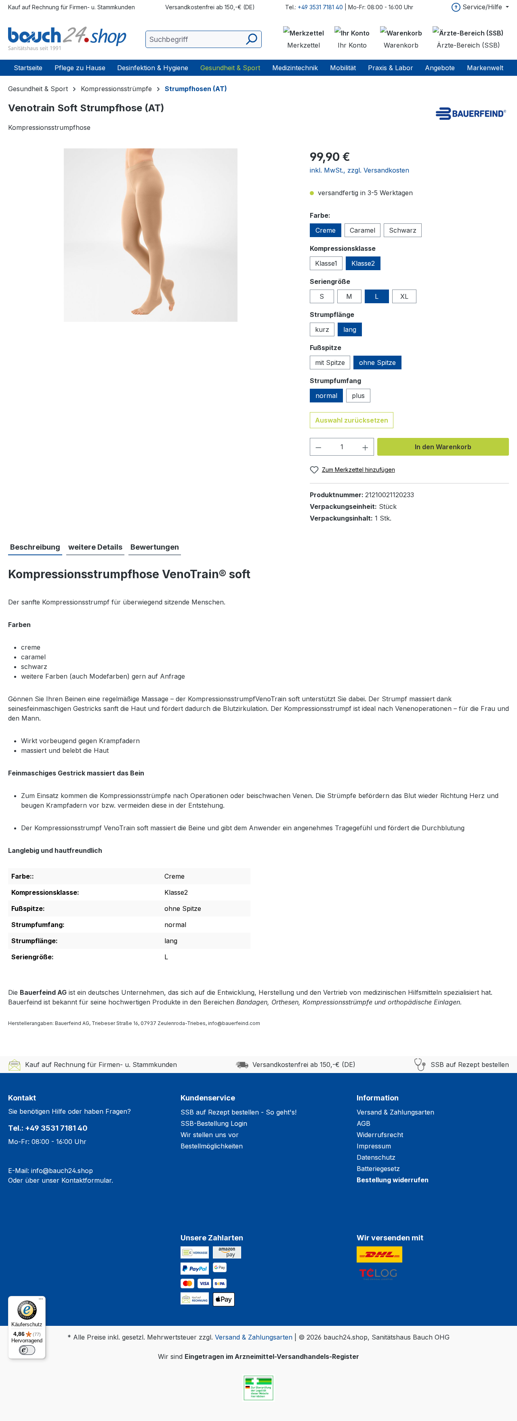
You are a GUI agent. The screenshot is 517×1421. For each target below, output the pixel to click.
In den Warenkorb (443, 447)
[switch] (27, 1350)
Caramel (362, 230)
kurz (322, 329)
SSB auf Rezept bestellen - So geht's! (238, 1112)
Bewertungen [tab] (154, 547)
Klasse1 (326, 263)
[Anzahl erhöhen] (365, 447)
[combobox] (203, 39)
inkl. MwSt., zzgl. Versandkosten (359, 170)
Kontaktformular (86, 1180)
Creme (325, 230)
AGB (363, 1123)
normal (326, 396)
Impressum (374, 1146)
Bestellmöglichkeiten (212, 1146)
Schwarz (402, 230)
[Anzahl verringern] (318, 447)
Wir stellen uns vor (210, 1135)
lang (349, 329)
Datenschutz (376, 1157)
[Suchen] (251, 39)
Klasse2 (363, 263)
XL (404, 296)
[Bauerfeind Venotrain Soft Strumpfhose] (150, 235)
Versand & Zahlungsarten (395, 1112)
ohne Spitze (377, 362)
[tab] (35, 547)
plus (358, 396)
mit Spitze (330, 362)
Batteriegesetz (378, 1169)
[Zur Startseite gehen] (68, 39)
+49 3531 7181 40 (320, 7)
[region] (151, 235)
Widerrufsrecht (380, 1135)
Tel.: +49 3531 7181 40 (48, 1128)
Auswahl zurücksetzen (351, 420)
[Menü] (41, 1301)
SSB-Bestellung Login (214, 1123)
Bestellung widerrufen (393, 1180)
